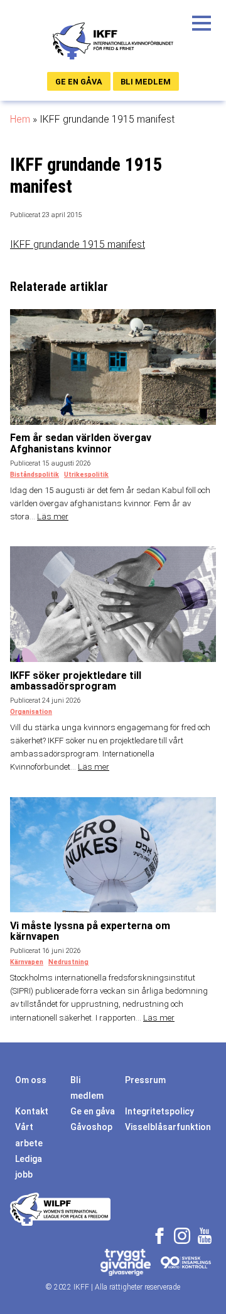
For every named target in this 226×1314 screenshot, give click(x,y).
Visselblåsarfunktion (168, 1127)
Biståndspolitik (34, 475)
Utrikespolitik (86, 475)
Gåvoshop (91, 1127)
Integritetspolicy (159, 1111)
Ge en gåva (78, 81)
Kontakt (31, 1111)
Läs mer (52, 516)
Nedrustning (68, 962)
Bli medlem (146, 81)
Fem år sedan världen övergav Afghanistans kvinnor (80, 443)
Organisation (31, 712)
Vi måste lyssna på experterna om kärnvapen (90, 931)
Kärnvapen (26, 962)
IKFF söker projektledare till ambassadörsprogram (75, 681)
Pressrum (145, 1080)
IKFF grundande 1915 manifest (77, 244)
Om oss (30, 1080)
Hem (20, 119)
